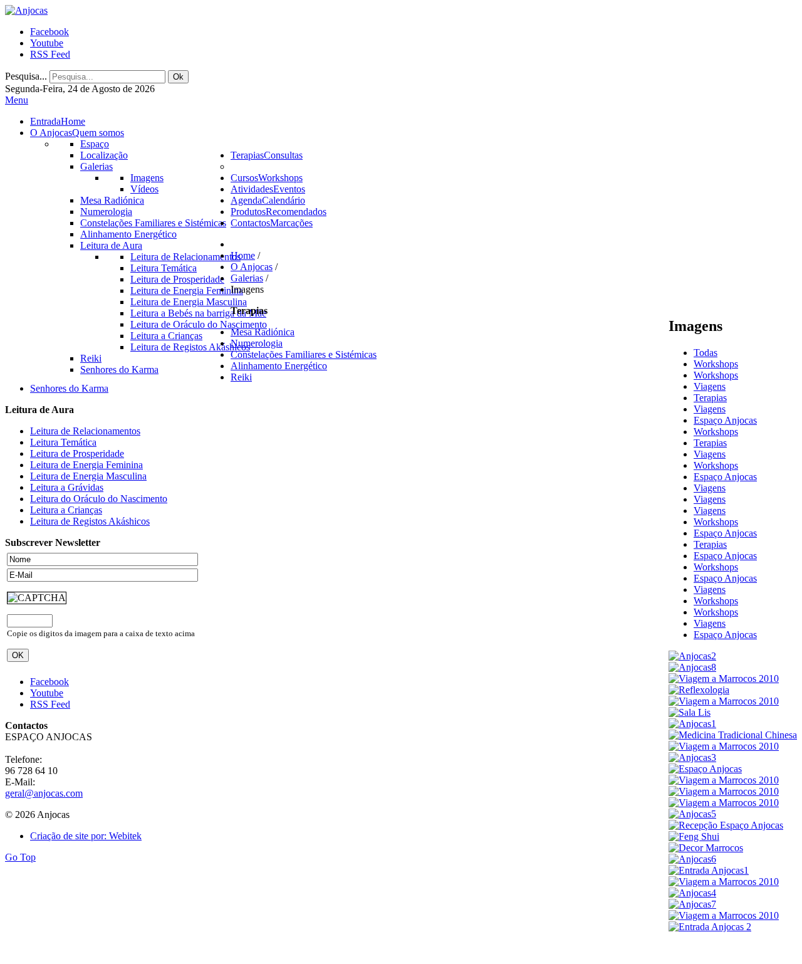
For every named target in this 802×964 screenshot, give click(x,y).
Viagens (710, 386)
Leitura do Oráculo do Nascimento (98, 498)
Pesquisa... (26, 76)
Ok (178, 76)
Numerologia (257, 343)
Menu (16, 100)
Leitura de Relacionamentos (85, 431)
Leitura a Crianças (66, 510)
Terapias (710, 397)
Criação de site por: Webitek (86, 835)
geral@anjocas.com (44, 793)
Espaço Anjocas (725, 420)
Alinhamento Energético (279, 365)
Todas (705, 352)
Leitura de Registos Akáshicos (90, 521)
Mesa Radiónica (262, 332)
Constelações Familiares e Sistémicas (304, 354)
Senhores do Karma (69, 388)
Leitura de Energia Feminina (86, 464)
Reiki (241, 377)
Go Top (20, 857)
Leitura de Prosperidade (77, 453)
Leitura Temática (63, 442)
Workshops (716, 364)
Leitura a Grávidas (66, 487)
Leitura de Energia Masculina (88, 476)
